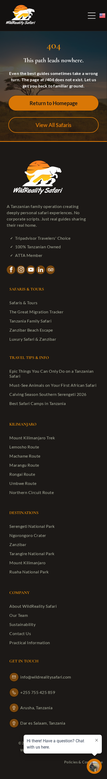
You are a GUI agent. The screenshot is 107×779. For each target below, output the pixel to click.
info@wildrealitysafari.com (45, 676)
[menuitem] (53, 302)
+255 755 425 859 (37, 692)
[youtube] (30, 270)
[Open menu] (92, 16)
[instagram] (21, 270)
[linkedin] (40, 270)
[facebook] (11, 270)
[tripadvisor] (50, 270)
